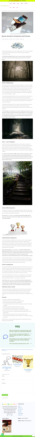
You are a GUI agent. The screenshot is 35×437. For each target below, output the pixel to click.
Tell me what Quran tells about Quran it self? (19, 343)
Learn (18, 3)
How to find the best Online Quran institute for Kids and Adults (6, 368)
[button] (20, 331)
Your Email (3, 379)
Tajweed (26, 3)
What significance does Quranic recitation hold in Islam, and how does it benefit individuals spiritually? (19, 340)
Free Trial (20, 412)
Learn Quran (22, 39)
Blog (17, 7)
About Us (20, 407)
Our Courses (20, 409)
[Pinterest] (9, 415)
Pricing (19, 410)
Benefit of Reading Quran (6, 349)
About (14, 7)
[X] (11, 415)
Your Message (3, 383)
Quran (22, 3)
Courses (14, 3)
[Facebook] (8, 415)
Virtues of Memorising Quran (27, 349)
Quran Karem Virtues (12, 349)
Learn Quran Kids (5, 39)
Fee (10, 7)
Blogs (18, 39)
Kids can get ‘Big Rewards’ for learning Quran (28, 370)
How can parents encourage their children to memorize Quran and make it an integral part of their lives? (19, 335)
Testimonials (20, 413)
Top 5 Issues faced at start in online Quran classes (17, 364)
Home (10, 3)
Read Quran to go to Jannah (19, 349)
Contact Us (20, 415)
